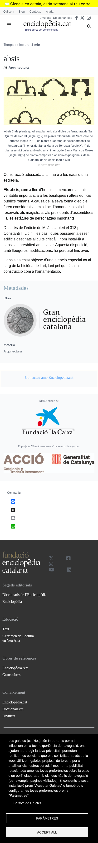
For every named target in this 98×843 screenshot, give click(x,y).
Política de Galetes (27, 803)
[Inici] (47, 24)
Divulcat (45, 17)
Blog (22, 11)
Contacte (35, 11)
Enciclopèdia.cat (14, 702)
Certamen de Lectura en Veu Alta (18, 638)
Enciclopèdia (12, 601)
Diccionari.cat (62, 17)
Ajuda (50, 11)
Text (5, 629)
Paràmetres (47, 818)
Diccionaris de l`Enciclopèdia (24, 595)
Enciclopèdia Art (15, 668)
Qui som (8, 11)
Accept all (47, 832)
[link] (49, 377)
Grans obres (11, 675)
